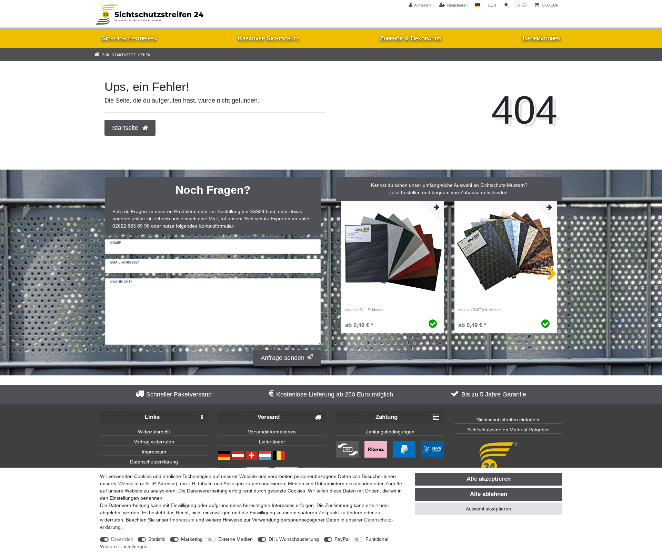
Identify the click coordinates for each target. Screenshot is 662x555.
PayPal (342, 539)
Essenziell (122, 539)
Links (152, 417)
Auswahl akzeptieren (488, 508)
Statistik (156, 539)
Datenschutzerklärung (154, 462)
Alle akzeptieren (489, 479)
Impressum (154, 451)
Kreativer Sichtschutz (268, 38)
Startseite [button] (126, 127)
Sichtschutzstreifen (129, 38)
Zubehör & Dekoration (410, 38)
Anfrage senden (282, 357)
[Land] (477, 5)
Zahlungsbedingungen (389, 431)
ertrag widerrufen (155, 441)
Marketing (192, 539)
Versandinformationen (272, 431)
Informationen (541, 38)
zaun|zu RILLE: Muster (364, 310)
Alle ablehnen (488, 494)
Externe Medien (235, 539)
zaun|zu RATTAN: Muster (479, 310)
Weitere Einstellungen (124, 546)
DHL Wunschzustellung (294, 539)
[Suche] (507, 5)
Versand (269, 417)
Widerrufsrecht (154, 431)
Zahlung (386, 417)
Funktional (376, 539)
